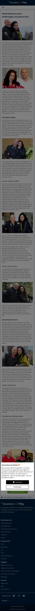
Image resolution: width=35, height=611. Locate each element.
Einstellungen (17, 487)
